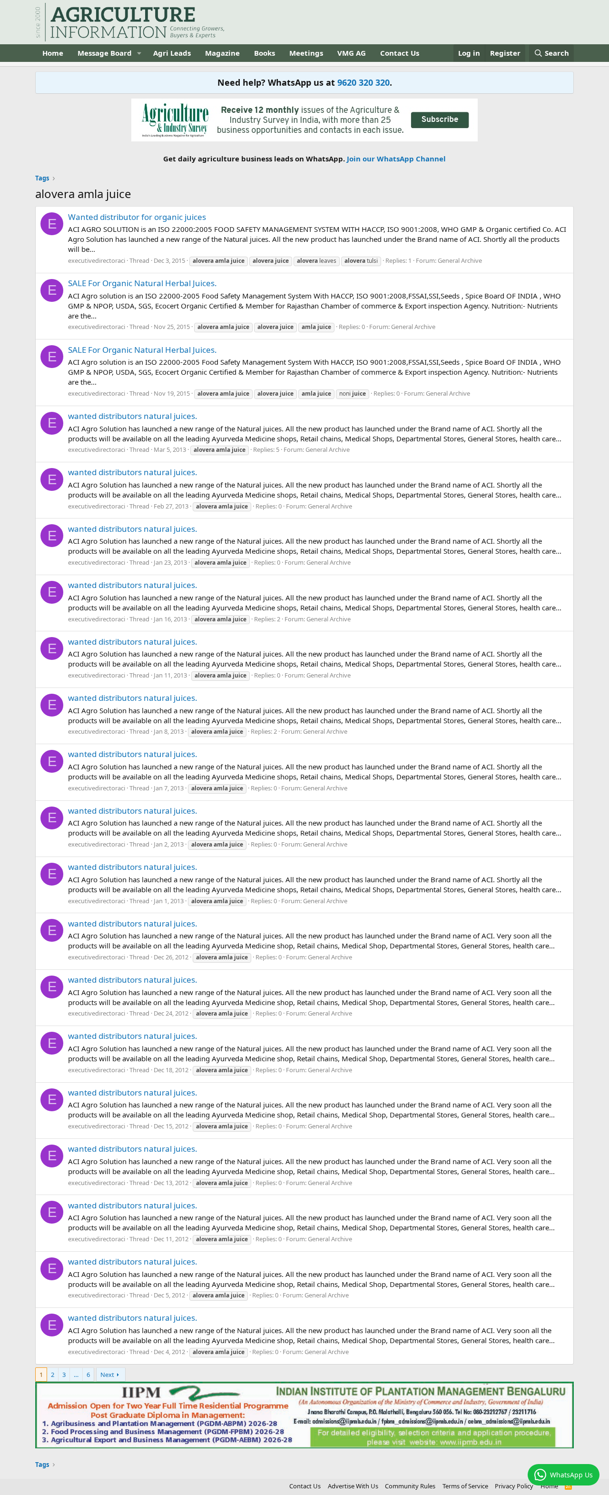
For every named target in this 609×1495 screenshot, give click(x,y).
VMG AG (351, 53)
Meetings (306, 53)
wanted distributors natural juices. (132, 415)
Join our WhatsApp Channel (396, 158)
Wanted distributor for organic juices (137, 216)
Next (107, 1374)
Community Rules (410, 1486)
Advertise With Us (353, 1486)
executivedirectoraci (96, 260)
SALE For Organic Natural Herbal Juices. (142, 283)
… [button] (76, 1374)
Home (52, 53)
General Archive (460, 260)
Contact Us (399, 53)
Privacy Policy (514, 1486)
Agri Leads (172, 53)
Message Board (105, 53)
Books (264, 53)
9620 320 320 (363, 82)
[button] (139, 53)
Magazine (222, 53)
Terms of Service (465, 1486)
